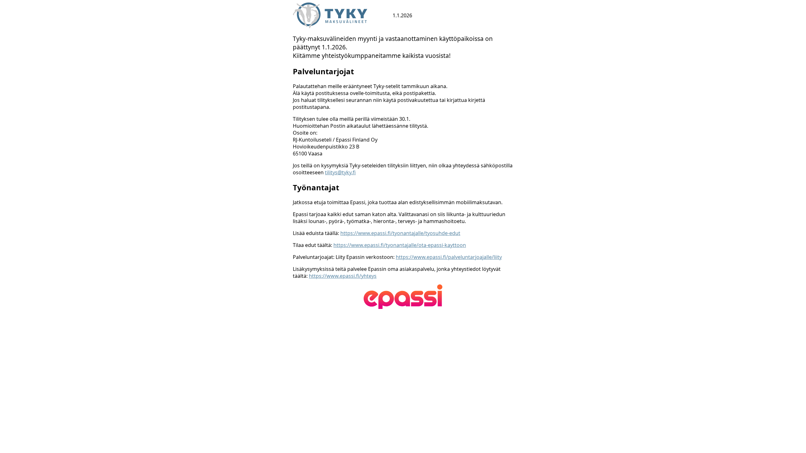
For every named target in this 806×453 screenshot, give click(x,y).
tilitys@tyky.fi (340, 172)
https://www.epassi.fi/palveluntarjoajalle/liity (449, 257)
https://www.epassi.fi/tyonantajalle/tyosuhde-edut (400, 233)
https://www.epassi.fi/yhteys (343, 275)
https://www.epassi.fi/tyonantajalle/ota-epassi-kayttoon (399, 245)
